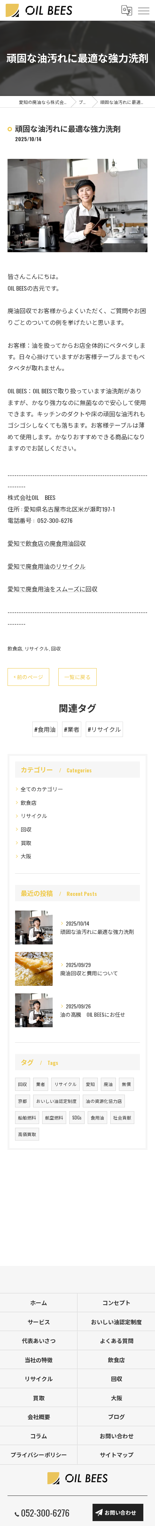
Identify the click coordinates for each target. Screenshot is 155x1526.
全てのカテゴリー (42, 789)
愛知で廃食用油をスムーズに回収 (52, 588)
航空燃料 (54, 1117)
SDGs (77, 1117)
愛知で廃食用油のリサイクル (47, 566)
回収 (56, 648)
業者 (40, 1084)
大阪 (26, 856)
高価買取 (27, 1134)
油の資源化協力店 (104, 1101)
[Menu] (143, 10)
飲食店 (15, 648)
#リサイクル (104, 729)
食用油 (97, 1117)
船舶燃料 (27, 1117)
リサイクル (36, 648)
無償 (126, 1084)
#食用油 (45, 729)
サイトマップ (117, 1454)
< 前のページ (28, 677)
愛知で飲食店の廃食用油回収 (47, 543)
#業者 (71, 729)
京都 (22, 1101)
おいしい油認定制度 (56, 1101)
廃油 (108, 1084)
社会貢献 (122, 1117)
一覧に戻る (77, 677)
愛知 (90, 1084)
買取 (26, 843)
